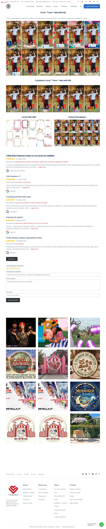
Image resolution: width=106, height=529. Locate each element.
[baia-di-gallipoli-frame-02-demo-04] (61, 34)
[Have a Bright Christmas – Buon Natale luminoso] (21, 364)
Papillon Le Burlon (29, 492)
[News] (53, 428)
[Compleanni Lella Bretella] (53, 332)
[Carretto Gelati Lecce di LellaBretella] (85, 428)
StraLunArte (20, 244)
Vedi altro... (12, 259)
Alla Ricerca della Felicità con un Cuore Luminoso (32, 223)
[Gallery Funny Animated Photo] (21, 332)
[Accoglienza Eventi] (21, 428)
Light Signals (74, 503)
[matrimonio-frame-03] (61, 62)
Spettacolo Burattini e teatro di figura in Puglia (31, 203)
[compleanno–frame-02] (76, 62)
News (56, 6)
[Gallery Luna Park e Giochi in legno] (53, 364)
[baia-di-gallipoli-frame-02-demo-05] (76, 34)
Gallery (48, 6)
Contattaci (73, 6)
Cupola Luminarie (60, 517)
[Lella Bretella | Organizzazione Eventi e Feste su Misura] (53, 396)
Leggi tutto (42, 167)
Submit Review (13, 300)
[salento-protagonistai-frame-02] (29, 62)
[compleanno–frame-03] (61, 98)
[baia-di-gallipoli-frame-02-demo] (13, 34)
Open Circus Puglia (76, 499)
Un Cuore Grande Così (23, 182)
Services (19, 474)
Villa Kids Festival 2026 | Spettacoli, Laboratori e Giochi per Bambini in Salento (42, 162)
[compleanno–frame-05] (13, 98)
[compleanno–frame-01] (29, 98)
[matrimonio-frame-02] (45, 62)
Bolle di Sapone (43, 492)
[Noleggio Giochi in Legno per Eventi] (85, 364)
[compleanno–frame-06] (92, 98)
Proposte (39, 6)
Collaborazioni (10, 474)
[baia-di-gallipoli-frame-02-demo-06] (92, 34)
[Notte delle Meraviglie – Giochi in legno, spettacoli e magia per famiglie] (85, 396)
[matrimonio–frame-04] (92, 62)
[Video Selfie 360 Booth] (85, 332)
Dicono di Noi (27, 503)
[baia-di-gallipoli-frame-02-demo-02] (29, 34)
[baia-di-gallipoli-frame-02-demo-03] (45, 34)
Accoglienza (42, 489)
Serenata (41, 499)
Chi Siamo (64, 6)
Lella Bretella (27, 489)
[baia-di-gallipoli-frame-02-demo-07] (13, 62)
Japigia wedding (75, 489)
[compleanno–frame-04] (76, 98)
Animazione (42, 496)
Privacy (33, 474)
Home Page (30, 6)
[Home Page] (21, 396)
